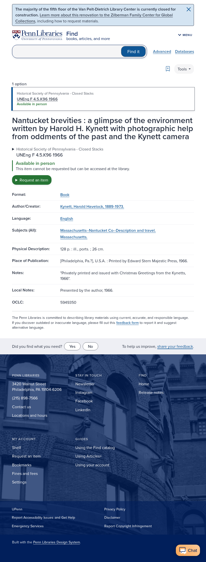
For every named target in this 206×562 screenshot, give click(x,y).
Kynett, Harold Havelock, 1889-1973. (92, 206)
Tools (183, 69)
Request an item (34, 180)
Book (64, 194)
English (66, 218)
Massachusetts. (73, 237)
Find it (133, 51)
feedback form (127, 322)
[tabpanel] (103, 165)
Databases (184, 51)
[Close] (189, 9)
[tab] (103, 99)
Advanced (162, 51)
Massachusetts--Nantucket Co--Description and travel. (108, 230)
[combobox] (66, 51)
